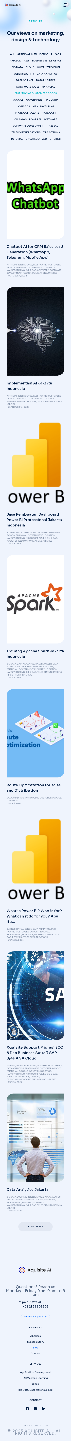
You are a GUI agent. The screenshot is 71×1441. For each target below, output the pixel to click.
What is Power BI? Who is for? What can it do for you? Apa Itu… (34, 916)
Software (50, 119)
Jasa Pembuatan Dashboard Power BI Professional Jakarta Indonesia (34, 519)
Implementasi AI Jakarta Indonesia (29, 386)
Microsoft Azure (27, 112)
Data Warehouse (27, 86)
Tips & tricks (51, 132)
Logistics (23, 106)
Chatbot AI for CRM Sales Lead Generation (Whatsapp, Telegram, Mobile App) (35, 252)
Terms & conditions (35, 1426)
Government (34, 99)
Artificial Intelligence (32, 54)
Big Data (17, 67)
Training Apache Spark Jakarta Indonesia (35, 654)
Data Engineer (45, 80)
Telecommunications (25, 132)
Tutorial (17, 138)
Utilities (55, 138)
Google (18, 99)
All (12, 54)
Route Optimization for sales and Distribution (34, 788)
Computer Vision (48, 67)
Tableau (52, 125)
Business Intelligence (46, 60)
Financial (48, 86)
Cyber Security (24, 73)
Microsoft (48, 112)
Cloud (30, 67)
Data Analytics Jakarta (28, 1189)
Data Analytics (47, 73)
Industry (52, 99)
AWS (27, 60)
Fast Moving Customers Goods (36, 93)
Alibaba (56, 54)
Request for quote (33, 1316)
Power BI (35, 119)
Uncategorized (36, 138)
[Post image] (35, 194)
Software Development (29, 125)
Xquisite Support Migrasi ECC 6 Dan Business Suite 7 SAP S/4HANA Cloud (35, 1052)
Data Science (25, 80)
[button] (65, 5)
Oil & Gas (20, 119)
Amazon (15, 60)
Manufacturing (43, 106)
